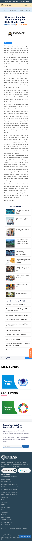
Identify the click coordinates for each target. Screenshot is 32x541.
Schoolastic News (6, 481)
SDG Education (5, 479)
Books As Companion (12, 350)
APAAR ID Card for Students (9, 484)
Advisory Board (5, 507)
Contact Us (4, 502)
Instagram (4, 528)
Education (13, 10)
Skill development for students (9, 487)
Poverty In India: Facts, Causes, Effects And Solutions (17, 324)
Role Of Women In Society (13, 339)
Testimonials (4, 512)
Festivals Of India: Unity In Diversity (16, 334)
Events (28, 10)
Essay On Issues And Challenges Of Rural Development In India (17, 309)
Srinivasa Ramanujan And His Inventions (17, 315)
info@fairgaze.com (24, 1)
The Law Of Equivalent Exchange (15, 304)
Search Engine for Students (9, 494)
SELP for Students (6, 517)
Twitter (25, 528)
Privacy (3, 537)
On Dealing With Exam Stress (9, 492)
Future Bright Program (7, 525)
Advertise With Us (7, 539)
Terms (7, 537)
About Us (3, 499)
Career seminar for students (9, 476)
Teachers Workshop (6, 519)
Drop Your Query (25, 536)
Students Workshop (6, 522)
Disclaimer (13, 537)
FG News (4, 10)
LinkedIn (19, 528)
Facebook (12, 528)
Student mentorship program (9, 489)
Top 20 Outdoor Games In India (14, 330)
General (21, 10)
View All (28, 358)
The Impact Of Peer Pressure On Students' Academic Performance (18, 344)
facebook (7, 43)
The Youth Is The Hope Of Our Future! (16, 319)
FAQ (2, 509)
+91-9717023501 (10, 1)
